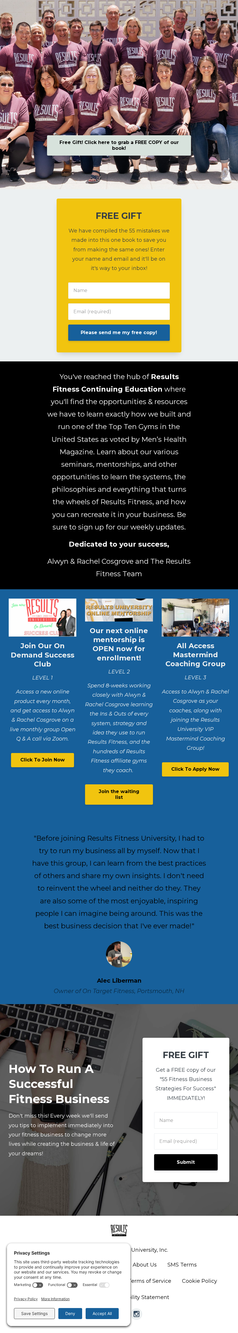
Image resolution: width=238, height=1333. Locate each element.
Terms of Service (149, 1281)
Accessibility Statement (138, 1297)
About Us (145, 1265)
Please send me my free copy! (119, 332)
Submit (186, 1162)
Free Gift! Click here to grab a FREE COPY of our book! (119, 145)
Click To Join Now (42, 760)
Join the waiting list (119, 794)
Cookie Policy (199, 1281)
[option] (119, 909)
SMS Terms (182, 1265)
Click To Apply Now (195, 769)
